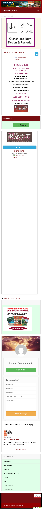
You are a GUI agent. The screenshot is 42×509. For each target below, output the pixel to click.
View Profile (21, 370)
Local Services (8, 485)
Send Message (21, 414)
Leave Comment (21, 125)
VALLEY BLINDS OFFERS (11, 439)
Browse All (10, 16)
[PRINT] (36, 54)
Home (3, 16)
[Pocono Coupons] (21, 4)
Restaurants (8, 465)
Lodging (6, 477)
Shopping (7, 469)
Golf (5, 481)
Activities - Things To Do (11, 473)
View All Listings (21, 449)
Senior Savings (8, 489)
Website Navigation (10, 11)
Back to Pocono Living (12, 298)
